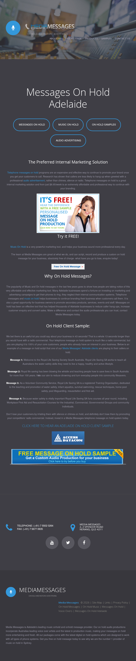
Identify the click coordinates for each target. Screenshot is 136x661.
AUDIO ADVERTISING (68, 140)
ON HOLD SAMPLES (104, 124)
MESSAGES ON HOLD (32, 124)
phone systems (30, 638)
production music (82, 631)
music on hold (31, 298)
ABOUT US (55, 38)
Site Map (97, 602)
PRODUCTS (91, 38)
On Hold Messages (69, 606)
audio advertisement (34, 180)
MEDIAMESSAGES (42, 590)
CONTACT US (122, 38)
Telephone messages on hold (22, 172)
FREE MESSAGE (73, 38)
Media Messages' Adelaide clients (80, 348)
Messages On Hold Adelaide (91, 611)
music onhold (53, 627)
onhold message (74, 627)
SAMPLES (106, 38)
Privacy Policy (120, 602)
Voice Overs (65, 611)
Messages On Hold (113, 606)
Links (107, 602)
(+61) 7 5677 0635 (33, 529)
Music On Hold (18, 246)
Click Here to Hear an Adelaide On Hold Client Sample (68, 426)
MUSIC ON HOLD (68, 124)
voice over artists (46, 631)
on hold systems (91, 635)
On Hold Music (91, 606)
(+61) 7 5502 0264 (43, 525)
